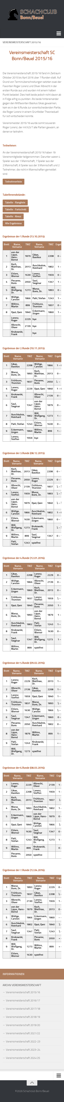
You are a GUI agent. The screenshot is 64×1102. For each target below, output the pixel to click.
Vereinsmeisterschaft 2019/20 (23, 1025)
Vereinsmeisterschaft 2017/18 (23, 1008)
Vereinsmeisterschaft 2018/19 (23, 1017)
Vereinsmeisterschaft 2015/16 (23, 992)
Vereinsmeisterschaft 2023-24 (23, 1049)
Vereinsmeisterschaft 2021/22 (23, 1033)
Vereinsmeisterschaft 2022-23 (23, 1041)
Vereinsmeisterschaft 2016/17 (23, 1000)
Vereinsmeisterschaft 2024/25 (23, 1058)
